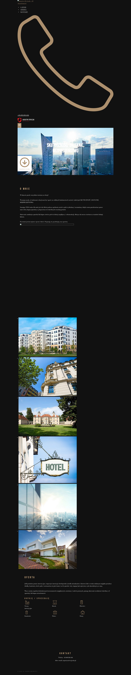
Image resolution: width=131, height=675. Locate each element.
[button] (65, 336)
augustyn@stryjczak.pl (69, 660)
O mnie (23, 7)
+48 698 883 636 (68, 657)
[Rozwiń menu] (19, 125)
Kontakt (24, 12)
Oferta (24, 9)
